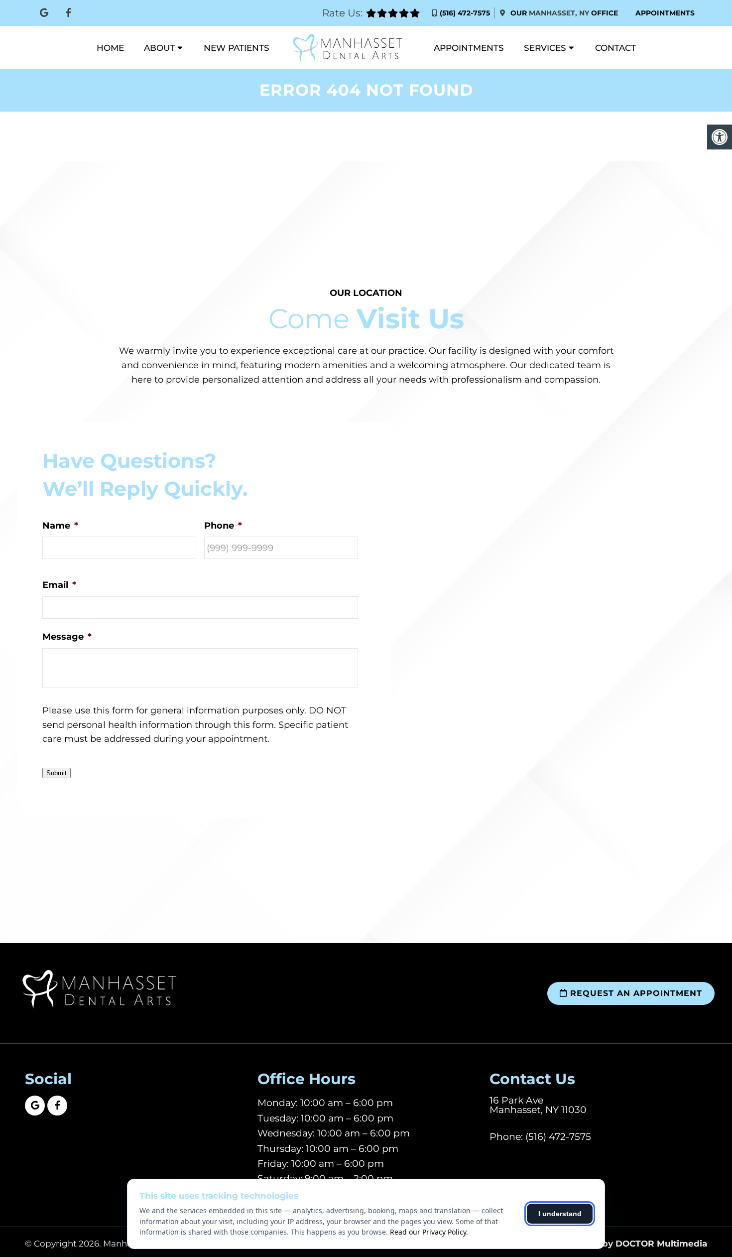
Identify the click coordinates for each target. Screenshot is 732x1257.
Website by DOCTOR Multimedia (635, 1244)
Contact (615, 48)
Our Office (563, 12)
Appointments (665, 12)
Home (110, 48)
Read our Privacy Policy (428, 1232)
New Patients (236, 48)
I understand (560, 1214)
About (159, 48)
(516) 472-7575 (465, 12)
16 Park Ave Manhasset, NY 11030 (538, 1105)
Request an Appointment (634, 993)
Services (545, 48)
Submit (56, 773)
